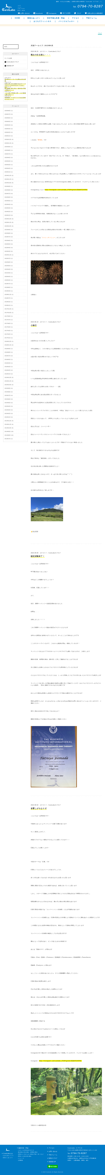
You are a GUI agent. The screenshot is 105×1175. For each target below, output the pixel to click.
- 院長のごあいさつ (7, 1157)
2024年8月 (8, 190)
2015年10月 (8, 384)
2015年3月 (8, 410)
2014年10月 (8, 428)
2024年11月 (8, 179)
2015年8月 (8, 391)
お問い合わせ (25, 13)
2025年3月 (8, 164)
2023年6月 (8, 240)
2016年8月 (8, 352)
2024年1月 (8, 215)
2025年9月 (8, 146)
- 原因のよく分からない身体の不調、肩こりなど (30, 1154)
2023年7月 (8, 236)
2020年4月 (8, 276)
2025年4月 (8, 161)
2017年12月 (8, 309)
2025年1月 (8, 172)
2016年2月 (8, 370)
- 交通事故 (20, 1160)
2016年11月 (8, 345)
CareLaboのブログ (55, 51)
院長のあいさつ (33, 18)
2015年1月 (8, 417)
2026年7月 (8, 114)
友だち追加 (66, 13)
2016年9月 (8, 348)
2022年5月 (8, 265)
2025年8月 (8, 150)
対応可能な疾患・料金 (56, 18)
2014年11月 (8, 424)
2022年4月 (8, 269)
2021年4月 (8, 272)
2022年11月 (8, 254)
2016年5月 (8, 359)
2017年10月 (8, 312)
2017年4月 (8, 327)
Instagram (52, 13)
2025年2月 (8, 168)
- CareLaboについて (7, 1155)
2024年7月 (8, 193)
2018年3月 (8, 301)
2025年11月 (8, 143)
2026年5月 (8, 121)
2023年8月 (8, 233)
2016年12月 (8, 341)
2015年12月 (8, 377)
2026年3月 (8, 128)
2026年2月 (8, 132)
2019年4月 (8, 291)
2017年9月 (8, 316)
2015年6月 (8, 399)
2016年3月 (8, 366)
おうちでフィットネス (42, 21)
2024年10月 (8, 182)
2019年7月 (8, 283)
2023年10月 (8, 226)
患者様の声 (10, 65)
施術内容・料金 (23, 1148)
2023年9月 (8, 229)
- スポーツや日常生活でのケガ (25, 1150)
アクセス (75, 18)
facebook (39, 13)
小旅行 (34, 325)
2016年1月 (8, 373)
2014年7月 (8, 438)
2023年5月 (8, 244)
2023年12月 (8, 218)
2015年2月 (8, 413)
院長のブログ (53, 1158)
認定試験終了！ (38, 556)
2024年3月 (8, 208)
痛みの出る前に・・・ (41, 55)
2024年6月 (8, 197)
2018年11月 (8, 294)
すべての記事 (8, 58)
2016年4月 (8, 363)
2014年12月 (8, 420)
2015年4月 (8, 406)
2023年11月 (8, 222)
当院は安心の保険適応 (95, 13)
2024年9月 (8, 186)
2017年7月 (8, 319)
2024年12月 (8, 175)
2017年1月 (8, 337)
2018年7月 (8, 298)
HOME (17, 18)
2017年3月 (8, 330)
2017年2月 (8, 334)
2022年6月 (8, 262)
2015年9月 (8, 388)
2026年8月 (8, 110)
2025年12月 (8, 139)
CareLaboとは (8, 1153)
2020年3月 (8, 280)
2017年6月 (8, 323)
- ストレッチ (20, 1158)
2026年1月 (8, 135)
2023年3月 (8, 251)
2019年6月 (8, 287)
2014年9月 (8, 431)
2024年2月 (8, 211)
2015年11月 (8, 381)
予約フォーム (91, 18)
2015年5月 (8, 402)
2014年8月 (8, 435)
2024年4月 (8, 204)
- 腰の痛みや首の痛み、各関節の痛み (27, 1152)
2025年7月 (8, 154)
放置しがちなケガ (39, 808)
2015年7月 (8, 395)
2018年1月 (8, 305)
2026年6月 (8, 117)
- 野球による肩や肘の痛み (24, 1156)
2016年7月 (8, 355)
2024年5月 (8, 200)
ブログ (79, 13)
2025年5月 (8, 157)
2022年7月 (8, 258)
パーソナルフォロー (67, 21)
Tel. (88, 7)
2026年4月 (8, 125)
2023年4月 (8, 247)
